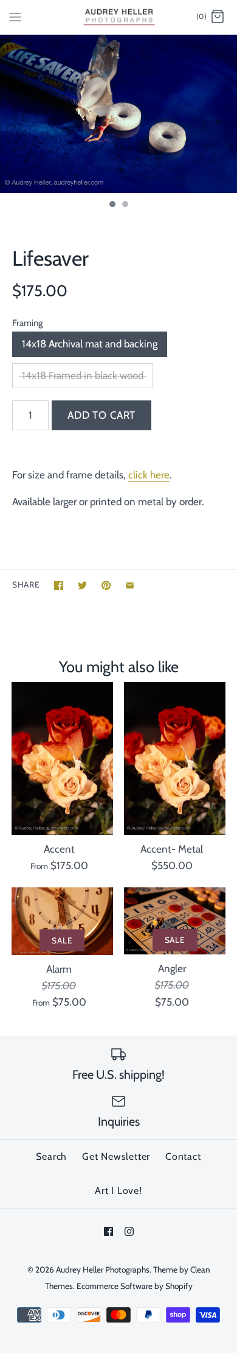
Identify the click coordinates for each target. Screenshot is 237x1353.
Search (51, 1156)
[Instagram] (129, 1231)
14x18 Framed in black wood (82, 375)
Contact (183, 1156)
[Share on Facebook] (58, 585)
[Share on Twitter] (82, 585)
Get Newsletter (116, 1156)
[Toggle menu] (15, 16)
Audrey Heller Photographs (102, 1269)
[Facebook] (108, 1231)
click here (149, 475)
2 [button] (124, 205)
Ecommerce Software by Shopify (135, 1286)
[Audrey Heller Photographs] (119, 17)
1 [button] (112, 205)
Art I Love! (118, 1190)
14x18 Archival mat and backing (89, 344)
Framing (27, 323)
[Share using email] (129, 585)
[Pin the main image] (106, 585)
